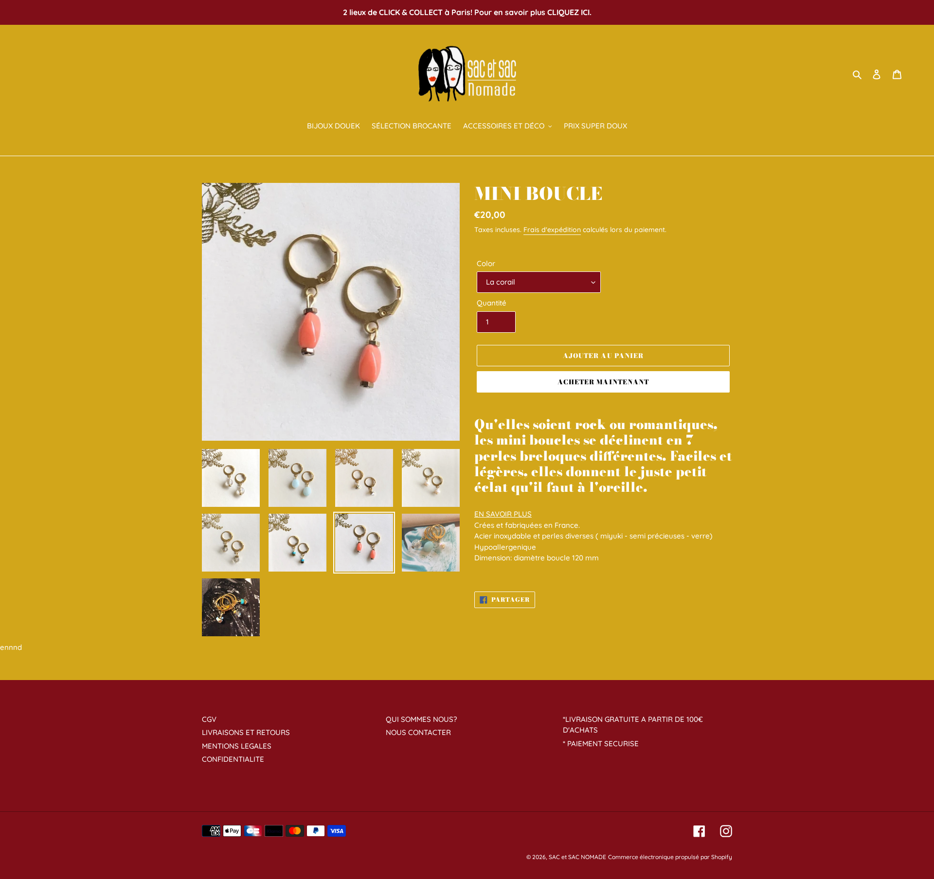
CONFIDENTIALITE (233, 759)
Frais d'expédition (552, 229)
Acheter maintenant (603, 382)
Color (486, 263)
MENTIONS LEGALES (236, 746)
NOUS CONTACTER (418, 732)
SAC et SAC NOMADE (577, 857)
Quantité (491, 302)
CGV (209, 719)
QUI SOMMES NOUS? (421, 719)
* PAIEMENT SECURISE (601, 743)
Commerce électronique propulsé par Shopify (670, 857)
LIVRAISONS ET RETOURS (246, 732)
